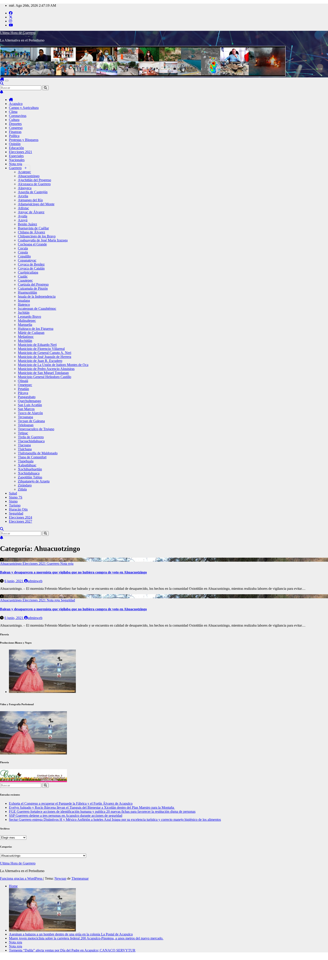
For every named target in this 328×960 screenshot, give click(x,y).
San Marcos (26, 409)
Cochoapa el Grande (32, 244)
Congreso (16, 128)
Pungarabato (26, 397)
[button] (2, 83)
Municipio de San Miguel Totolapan (43, 373)
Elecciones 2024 (20, 517)
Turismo (15, 505)
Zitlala (22, 489)
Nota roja (15, 164)
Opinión (15, 144)
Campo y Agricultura (24, 108)
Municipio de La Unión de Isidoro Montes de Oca (53, 365)
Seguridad (16, 513)
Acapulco (16, 104)
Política (14, 136)
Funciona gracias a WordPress (21, 878)
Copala (23, 252)
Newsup (60, 878)
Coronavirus (17, 116)
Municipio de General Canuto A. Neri (44, 353)
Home (13, 886)
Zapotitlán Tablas (30, 477)
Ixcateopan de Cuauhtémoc (37, 308)
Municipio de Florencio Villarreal (41, 349)
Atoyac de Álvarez (31, 212)
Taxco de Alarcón (30, 413)
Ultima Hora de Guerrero (17, 33)
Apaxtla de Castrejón (33, 192)
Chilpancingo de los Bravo (37, 236)
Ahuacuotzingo (28, 176)
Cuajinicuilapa (28, 272)
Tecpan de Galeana (31, 421)
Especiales (16, 156)
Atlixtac (23, 208)
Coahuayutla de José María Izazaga (43, 240)
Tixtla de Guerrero (31, 437)
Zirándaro (25, 485)
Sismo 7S (15, 497)
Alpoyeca (24, 188)
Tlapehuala (25, 461)
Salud (13, 493)
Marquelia (25, 324)
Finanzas (15, 132)
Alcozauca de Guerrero (34, 184)
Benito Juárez (27, 224)
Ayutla (22, 216)
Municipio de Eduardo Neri (37, 345)
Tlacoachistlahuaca (31, 441)
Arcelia (23, 196)
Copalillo (24, 256)
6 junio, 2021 (14, 581)
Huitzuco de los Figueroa (35, 328)
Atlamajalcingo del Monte (36, 204)
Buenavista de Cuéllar (33, 228)
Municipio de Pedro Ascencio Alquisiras (46, 369)
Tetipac (23, 433)
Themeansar (80, 878)
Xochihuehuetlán (30, 469)
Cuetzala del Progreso (33, 284)
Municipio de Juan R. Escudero (40, 361)
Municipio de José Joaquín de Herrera (44, 357)
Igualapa (24, 300)
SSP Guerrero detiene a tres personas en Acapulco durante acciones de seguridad (65, 815)
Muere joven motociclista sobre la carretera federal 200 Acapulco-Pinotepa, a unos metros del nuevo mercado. (86, 938)
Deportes (15, 124)
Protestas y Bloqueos (23, 140)
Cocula (23, 248)
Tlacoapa (24, 445)
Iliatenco (24, 304)
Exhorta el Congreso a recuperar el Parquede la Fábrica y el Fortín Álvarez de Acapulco (71, 803)
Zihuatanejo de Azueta (34, 481)
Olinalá (23, 381)
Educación (16, 148)
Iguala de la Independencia (37, 296)
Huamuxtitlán (27, 292)
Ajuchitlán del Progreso (34, 180)
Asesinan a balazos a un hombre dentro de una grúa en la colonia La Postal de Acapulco (71, 934)
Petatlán (23, 389)
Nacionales (17, 160)
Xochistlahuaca (28, 473)
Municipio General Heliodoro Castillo (44, 377)
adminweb (35, 581)
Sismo (13, 501)
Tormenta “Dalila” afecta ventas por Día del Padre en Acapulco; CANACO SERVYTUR (72, 950)
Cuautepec (25, 280)
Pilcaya (23, 393)
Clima (13, 112)
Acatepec (24, 172)
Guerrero (15, 168)
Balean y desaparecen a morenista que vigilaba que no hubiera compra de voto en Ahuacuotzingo (73, 572)
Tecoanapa (25, 417)
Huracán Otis (18, 509)
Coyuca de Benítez (31, 264)
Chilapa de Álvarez (31, 232)
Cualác (23, 276)
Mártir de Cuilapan (31, 333)
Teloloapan (25, 425)
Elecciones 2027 (20, 521)
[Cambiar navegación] (6, 80)
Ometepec (25, 385)
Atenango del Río (30, 200)
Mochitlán (25, 341)
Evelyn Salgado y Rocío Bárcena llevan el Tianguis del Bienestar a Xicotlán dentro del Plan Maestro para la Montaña (92, 807)
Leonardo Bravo (29, 316)
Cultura (14, 120)
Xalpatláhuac (27, 465)
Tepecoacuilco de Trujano (36, 429)
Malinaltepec (27, 320)
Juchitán (23, 312)
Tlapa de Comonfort (32, 457)
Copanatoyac (27, 260)
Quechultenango (29, 401)
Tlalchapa (25, 449)
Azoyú (22, 220)
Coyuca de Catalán (31, 268)
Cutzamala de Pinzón (33, 288)
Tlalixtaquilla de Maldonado (38, 453)
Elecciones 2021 (20, 152)
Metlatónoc (26, 337)
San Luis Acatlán (30, 405)
